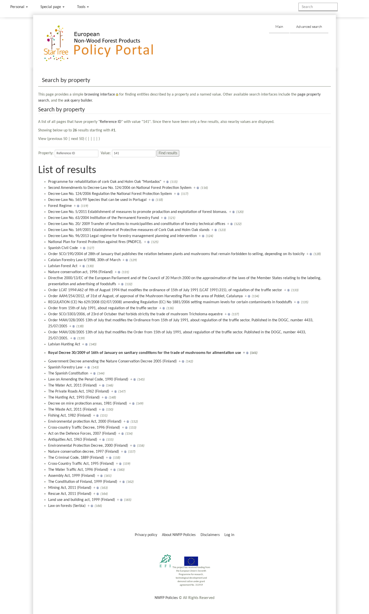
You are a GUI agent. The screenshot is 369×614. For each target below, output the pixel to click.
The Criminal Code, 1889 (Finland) (76, 458)
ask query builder (78, 101)
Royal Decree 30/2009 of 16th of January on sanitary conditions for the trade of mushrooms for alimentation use (144, 353)
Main (279, 26)
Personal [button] (17, 7)
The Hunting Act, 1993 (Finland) (74, 398)
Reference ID (110, 122)
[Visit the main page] (105, 43)
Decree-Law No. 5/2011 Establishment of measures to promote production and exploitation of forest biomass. (137, 212)
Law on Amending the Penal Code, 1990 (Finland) (88, 379)
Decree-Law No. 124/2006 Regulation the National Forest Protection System (110, 194)
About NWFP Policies (179, 535)
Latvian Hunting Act (64, 344)
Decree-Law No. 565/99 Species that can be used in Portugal (97, 200)
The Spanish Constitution (68, 373)
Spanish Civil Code (63, 248)
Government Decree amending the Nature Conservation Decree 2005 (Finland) (112, 361)
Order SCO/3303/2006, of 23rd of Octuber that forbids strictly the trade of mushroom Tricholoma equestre (135, 314)
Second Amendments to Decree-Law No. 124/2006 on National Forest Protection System (120, 188)
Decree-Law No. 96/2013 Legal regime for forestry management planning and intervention (122, 236)
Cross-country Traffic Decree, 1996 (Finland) (84, 428)
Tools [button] (81, 7)
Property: (45, 153)
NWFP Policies (166, 598)
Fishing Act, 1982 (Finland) (69, 416)
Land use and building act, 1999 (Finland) (81, 500)
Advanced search (309, 26)
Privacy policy (146, 535)
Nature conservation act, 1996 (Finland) (80, 272)
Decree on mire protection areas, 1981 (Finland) (87, 404)
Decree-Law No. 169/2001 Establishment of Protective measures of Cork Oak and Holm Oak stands (128, 230)
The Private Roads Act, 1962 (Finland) (78, 392)
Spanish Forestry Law (65, 367)
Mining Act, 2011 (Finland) (69, 488)
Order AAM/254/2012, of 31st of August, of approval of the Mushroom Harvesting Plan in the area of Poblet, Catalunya (145, 296)
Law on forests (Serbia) (67, 506)
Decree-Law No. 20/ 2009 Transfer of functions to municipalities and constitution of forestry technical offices (136, 224)
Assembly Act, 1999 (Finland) (71, 476)
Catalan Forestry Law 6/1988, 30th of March (84, 260)
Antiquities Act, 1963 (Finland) (72, 440)
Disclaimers (210, 535)
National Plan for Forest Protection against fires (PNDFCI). (95, 242)
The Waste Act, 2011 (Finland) (72, 410)
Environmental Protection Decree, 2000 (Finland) (88, 446)
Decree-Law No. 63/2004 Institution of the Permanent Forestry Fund (103, 218)
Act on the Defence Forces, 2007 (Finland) (82, 434)
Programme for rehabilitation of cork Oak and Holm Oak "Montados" (104, 182)
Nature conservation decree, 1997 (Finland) (83, 452)
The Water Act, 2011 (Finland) (72, 385)
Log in (229, 535)
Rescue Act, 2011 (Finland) (69, 494)
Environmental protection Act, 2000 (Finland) (84, 422)
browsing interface (99, 95)
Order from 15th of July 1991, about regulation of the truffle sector (102, 308)
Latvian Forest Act (62, 266)
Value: (106, 153)
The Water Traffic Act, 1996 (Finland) (78, 470)
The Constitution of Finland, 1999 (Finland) (82, 482)
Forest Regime (60, 206)
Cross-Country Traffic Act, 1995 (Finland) (81, 464)
